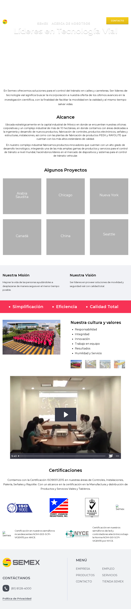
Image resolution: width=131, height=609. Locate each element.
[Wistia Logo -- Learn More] (110, 456)
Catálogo (98, 20)
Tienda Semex (113, 581)
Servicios (57, 20)
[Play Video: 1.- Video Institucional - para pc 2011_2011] (65, 414)
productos (41, 20)
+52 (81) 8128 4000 (114, 11)
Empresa (83, 568)
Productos (85, 575)
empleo (85, 20)
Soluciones (71, 20)
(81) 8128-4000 (21, 588)
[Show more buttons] (117, 456)
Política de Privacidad (17, 598)
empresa (27, 20)
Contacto (117, 20)
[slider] (62, 456)
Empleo (108, 568)
